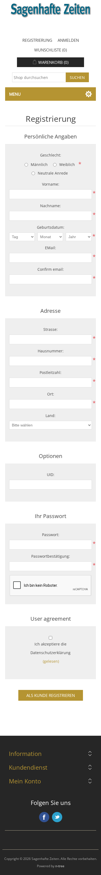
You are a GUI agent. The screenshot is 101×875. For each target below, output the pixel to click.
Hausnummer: (51, 350)
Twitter (57, 817)
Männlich (39, 164)
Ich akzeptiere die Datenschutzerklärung (50, 648)
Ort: (50, 394)
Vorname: (50, 184)
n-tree (59, 866)
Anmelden (68, 40)
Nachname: (50, 205)
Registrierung (37, 40)
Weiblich (67, 164)
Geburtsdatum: (50, 227)
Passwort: (50, 534)
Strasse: (50, 329)
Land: (50, 415)
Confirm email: (50, 269)
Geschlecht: (50, 155)
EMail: (50, 247)
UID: (50, 474)
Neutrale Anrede (53, 173)
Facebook (44, 817)
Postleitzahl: (50, 372)
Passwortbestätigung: (50, 556)
